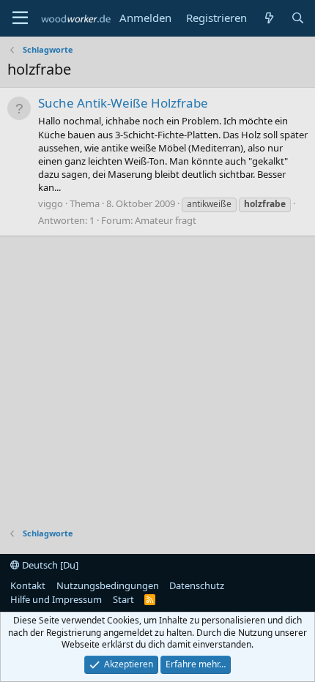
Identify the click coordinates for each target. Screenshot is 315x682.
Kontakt (27, 585)
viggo (50, 203)
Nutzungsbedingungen (107, 585)
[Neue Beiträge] (268, 17)
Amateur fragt (165, 220)
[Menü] (20, 18)
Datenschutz (196, 585)
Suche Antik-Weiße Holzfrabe (123, 102)
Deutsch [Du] (49, 565)
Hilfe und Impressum (56, 599)
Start (123, 599)
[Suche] (298, 17)
